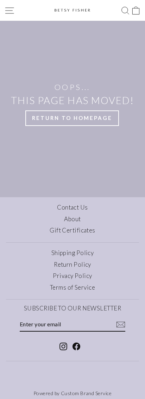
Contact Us (72, 207)
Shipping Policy (72, 252)
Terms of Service (72, 287)
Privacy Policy (72, 275)
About (72, 219)
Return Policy (72, 264)
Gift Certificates (72, 230)
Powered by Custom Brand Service (72, 393)
